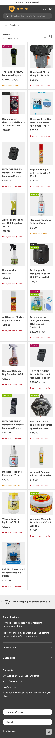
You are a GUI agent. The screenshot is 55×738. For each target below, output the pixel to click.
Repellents (14, 25)
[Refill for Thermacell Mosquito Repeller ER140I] (13, 553)
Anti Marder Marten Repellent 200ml (13, 319)
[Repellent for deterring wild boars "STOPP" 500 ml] (13, 103)
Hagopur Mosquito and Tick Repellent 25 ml (40, 173)
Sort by (6, 34)
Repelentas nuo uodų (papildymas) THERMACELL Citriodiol (40, 322)
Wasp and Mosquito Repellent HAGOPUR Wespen (41, 522)
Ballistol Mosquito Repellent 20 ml (12, 473)
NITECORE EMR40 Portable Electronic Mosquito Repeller (13, 173)
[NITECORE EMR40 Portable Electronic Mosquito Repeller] (13, 153)
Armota (12, 731)
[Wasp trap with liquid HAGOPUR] (13, 503)
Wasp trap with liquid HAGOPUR (11, 520)
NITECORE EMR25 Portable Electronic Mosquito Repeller (13, 425)
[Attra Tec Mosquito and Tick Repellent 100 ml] (13, 204)
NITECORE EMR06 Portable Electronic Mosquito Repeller (40, 374)
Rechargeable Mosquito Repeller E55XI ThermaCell (40, 273)
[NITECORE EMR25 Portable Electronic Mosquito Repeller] (13, 405)
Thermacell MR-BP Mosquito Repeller (40, 73)
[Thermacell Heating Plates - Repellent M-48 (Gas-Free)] (41, 103)
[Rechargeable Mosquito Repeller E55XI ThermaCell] (41, 254)
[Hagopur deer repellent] (13, 254)
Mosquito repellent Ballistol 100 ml (40, 221)
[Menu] (4, 9)
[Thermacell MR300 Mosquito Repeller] (13, 56)
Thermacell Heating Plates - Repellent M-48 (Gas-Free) (40, 122)
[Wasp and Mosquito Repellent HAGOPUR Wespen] (41, 503)
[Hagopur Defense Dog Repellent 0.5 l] (13, 355)
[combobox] (27, 16)
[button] (50, 9)
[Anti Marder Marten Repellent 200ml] (13, 301)
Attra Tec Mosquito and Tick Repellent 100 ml (13, 223)
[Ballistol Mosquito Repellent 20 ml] (13, 456)
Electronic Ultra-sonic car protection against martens (41, 425)
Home (5, 25)
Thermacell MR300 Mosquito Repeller (12, 73)
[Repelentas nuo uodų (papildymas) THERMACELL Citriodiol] (41, 301)
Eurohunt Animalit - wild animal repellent (41, 473)
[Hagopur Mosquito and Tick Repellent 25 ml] (41, 153)
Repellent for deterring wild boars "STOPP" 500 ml (13, 122)
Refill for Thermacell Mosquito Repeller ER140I (13, 573)
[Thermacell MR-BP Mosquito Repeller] (41, 56)
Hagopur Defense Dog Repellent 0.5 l (12, 372)
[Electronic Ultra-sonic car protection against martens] (41, 405)
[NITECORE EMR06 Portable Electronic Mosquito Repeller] (41, 355)
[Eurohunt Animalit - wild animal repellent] (41, 456)
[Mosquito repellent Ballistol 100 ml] (41, 204)
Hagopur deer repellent (9, 272)
